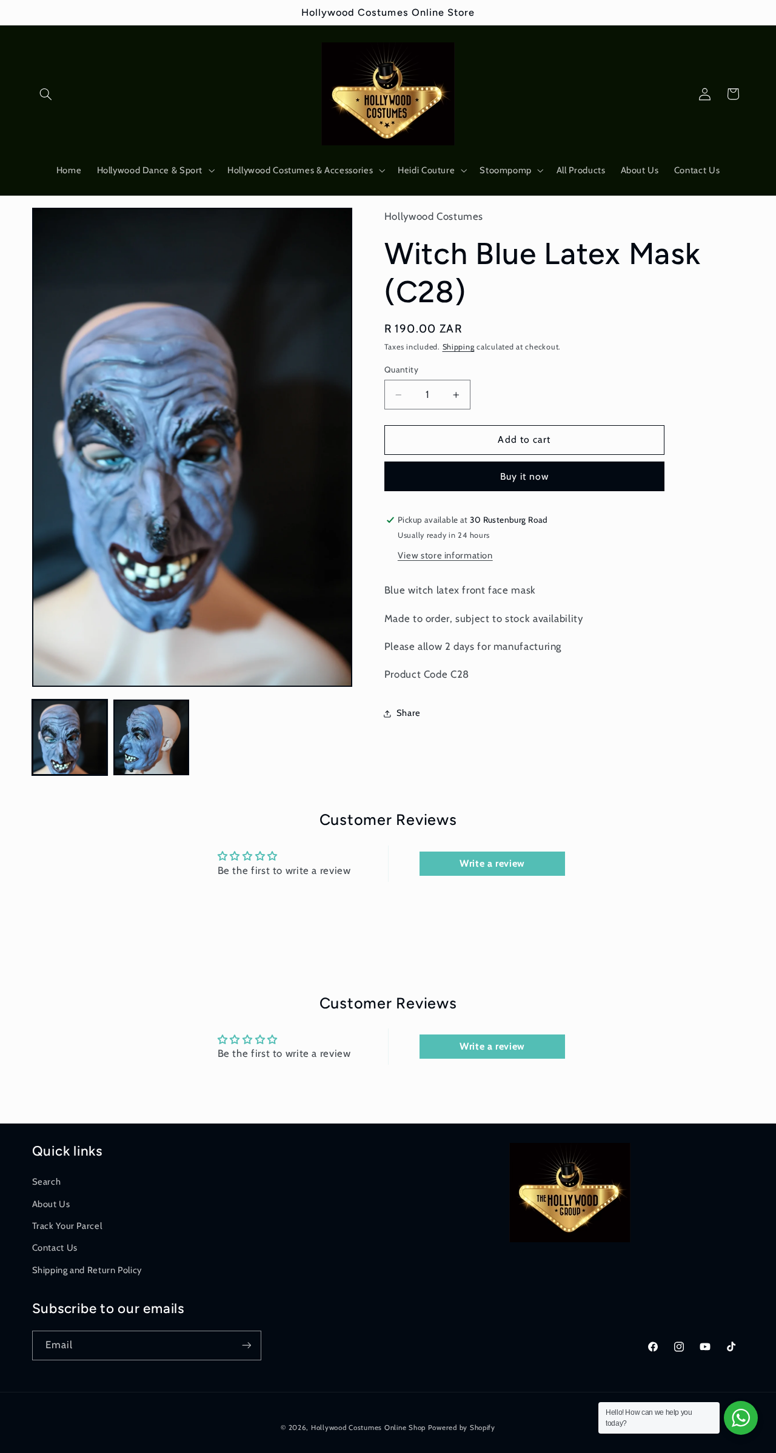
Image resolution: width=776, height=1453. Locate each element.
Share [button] (408, 713)
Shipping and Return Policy (87, 1269)
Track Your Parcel (67, 1225)
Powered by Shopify (461, 1427)
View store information (445, 555)
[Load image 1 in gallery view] (69, 737)
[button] (46, 94)
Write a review (492, 863)
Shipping (459, 347)
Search (46, 1181)
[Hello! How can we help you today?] (741, 1418)
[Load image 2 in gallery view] (151, 737)
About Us (51, 1203)
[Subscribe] (246, 1345)
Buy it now (524, 476)
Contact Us (55, 1247)
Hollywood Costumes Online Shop (368, 1427)
